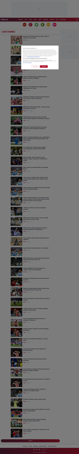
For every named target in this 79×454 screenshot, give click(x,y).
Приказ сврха (35, 66)
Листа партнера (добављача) (27, 62)
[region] (40, 57)
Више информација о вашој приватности (33, 56)
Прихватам (44, 66)
